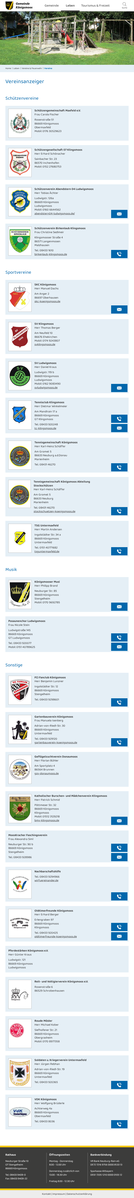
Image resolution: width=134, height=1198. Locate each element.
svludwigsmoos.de (46, 387)
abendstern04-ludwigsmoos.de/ (54, 213)
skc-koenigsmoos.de (47, 301)
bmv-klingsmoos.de (46, 820)
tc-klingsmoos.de (45, 428)
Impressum (59, 1194)
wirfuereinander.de (46, 880)
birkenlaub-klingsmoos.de (50, 254)
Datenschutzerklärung (79, 1194)
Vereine (48, 68)
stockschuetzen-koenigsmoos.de (54, 511)
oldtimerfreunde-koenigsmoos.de (55, 936)
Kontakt (46, 1194)
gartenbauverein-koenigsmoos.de (55, 742)
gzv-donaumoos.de (46, 773)
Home (8, 68)
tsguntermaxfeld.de (46, 551)
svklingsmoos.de (44, 344)
